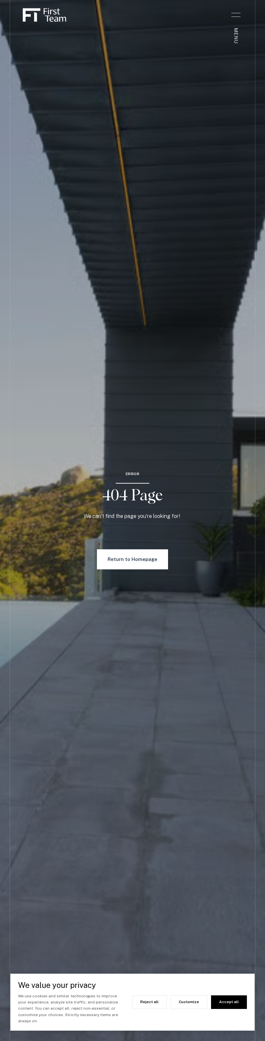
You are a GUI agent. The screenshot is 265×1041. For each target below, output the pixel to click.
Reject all (149, 1002)
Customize (189, 1002)
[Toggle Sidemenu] (235, 14)
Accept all (229, 1002)
